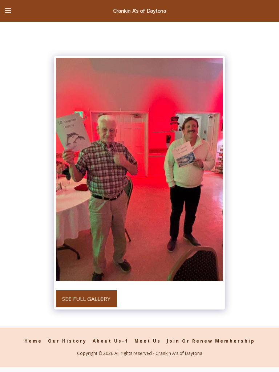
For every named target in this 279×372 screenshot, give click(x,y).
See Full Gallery (86, 298)
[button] (8, 10)
